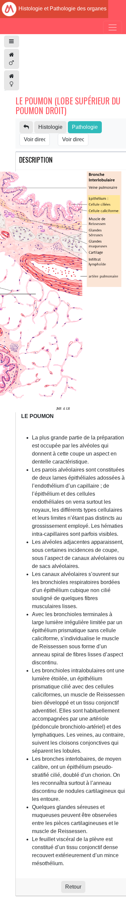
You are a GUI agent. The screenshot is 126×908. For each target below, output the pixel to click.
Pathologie (85, 127)
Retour (73, 887)
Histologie (50, 127)
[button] (11, 41)
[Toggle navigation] (112, 27)
